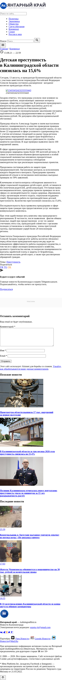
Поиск (3, 41)
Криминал (14, 29)
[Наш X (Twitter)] (9, 632)
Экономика (14, 21)
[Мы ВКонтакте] (1, 632)
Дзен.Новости (22, 638)
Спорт (12, 31)
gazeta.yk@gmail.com (40, 627)
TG (5, 267)
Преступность (13, 262)
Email (3, 356)
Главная (4, 49)
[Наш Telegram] (4, 632)
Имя (3, 350)
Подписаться (6, 289)
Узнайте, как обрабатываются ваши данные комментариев (30, 367)
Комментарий (7, 326)
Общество (14, 24)
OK (9, 267)
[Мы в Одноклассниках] (7, 632)
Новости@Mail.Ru (9, 641)
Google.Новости (42, 638)
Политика (13, 18)
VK (1, 267)
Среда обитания (16, 26)
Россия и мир (15, 34)
